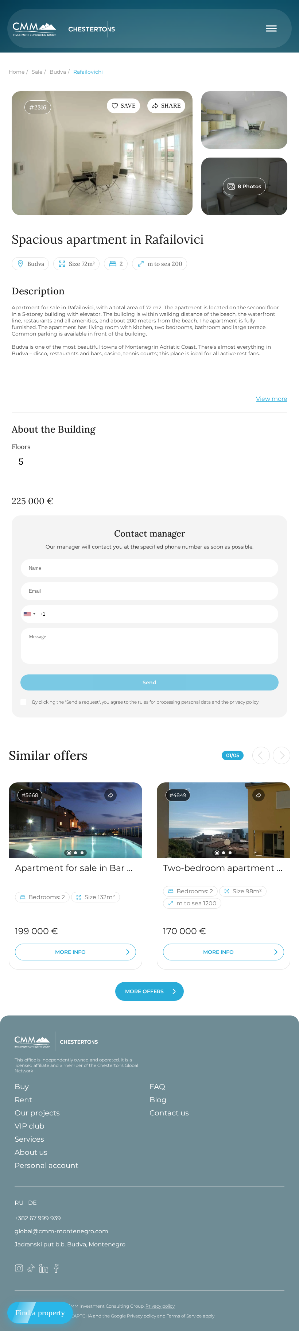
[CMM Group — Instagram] (19, 1271)
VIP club (29, 1126)
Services (29, 1139)
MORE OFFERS (144, 991)
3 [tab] (82, 852)
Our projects (37, 1112)
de (32, 1202)
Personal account (46, 1165)
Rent (23, 1099)
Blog (158, 1099)
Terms (173, 1316)
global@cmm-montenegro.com (61, 1231)
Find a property (40, 1312)
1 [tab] (69, 852)
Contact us (169, 1112)
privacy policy (244, 702)
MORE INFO (70, 952)
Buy (22, 1086)
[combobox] (29, 614)
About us (31, 1152)
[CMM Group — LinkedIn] (43, 1271)
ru (19, 1202)
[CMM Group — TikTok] (31, 1271)
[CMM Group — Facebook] (56, 1271)
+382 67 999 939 (38, 1218)
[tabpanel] (75, 820)
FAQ (157, 1086)
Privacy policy (160, 1306)
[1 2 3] (75, 820)
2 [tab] (75, 852)
